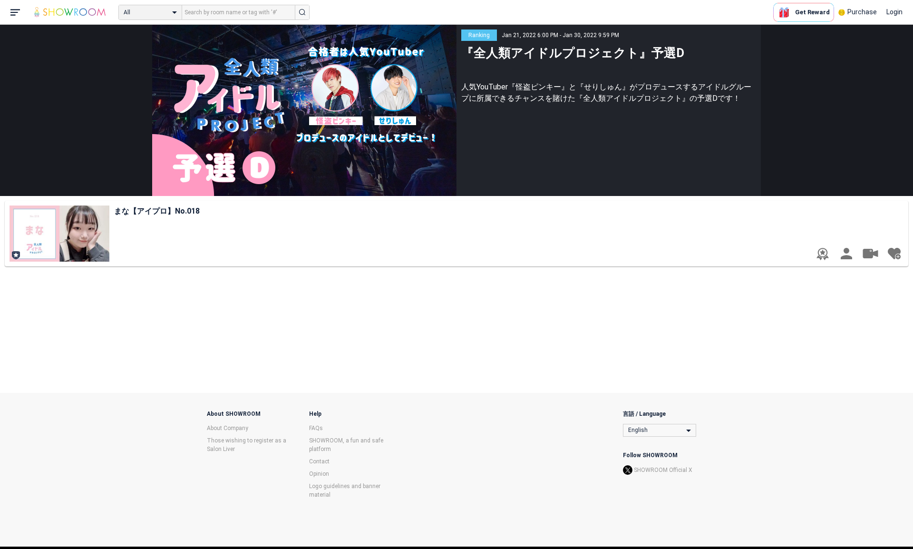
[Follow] (894, 253)
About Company (227, 428)
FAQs (316, 428)
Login (894, 12)
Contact (319, 461)
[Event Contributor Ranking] (823, 254)
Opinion (319, 474)
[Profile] (846, 253)
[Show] (870, 253)
